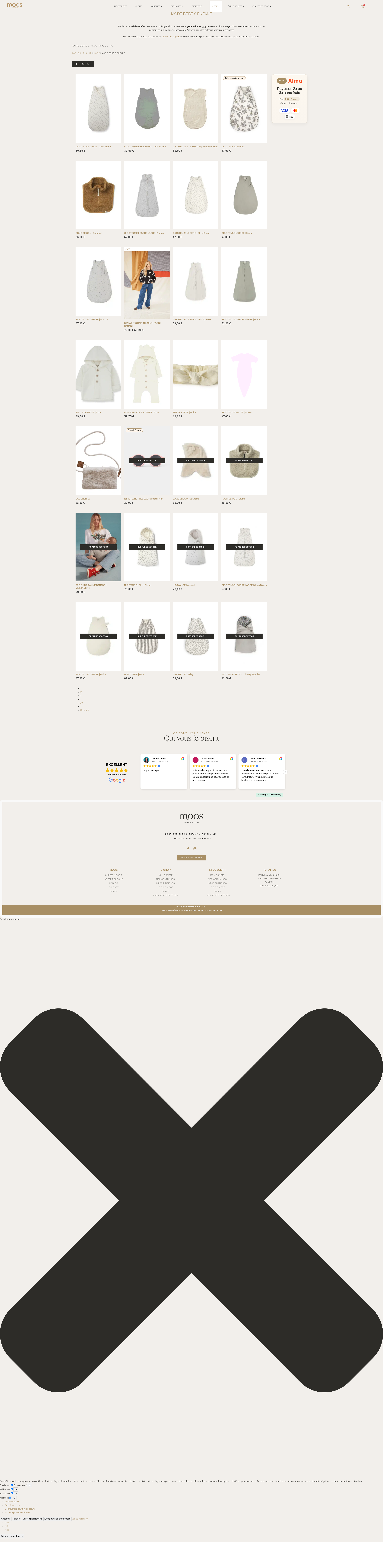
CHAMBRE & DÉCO (260, 6)
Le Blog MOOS (165, 887)
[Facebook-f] (188, 848)
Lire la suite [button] (246, 784)
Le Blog (113, 883)
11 (81, 706)
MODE (215, 6)
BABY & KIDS (176, 6)
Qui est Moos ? (113, 875)
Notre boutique (114, 879)
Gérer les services (12, 1505)
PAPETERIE (197, 6)
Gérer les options (12, 1502)
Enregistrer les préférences (57, 1519)
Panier (165, 891)
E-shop (87, 53)
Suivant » (84, 710)
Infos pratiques (165, 883)
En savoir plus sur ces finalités (17, 1512)
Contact (114, 887)
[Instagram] (195, 848)
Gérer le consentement (12, 1536)
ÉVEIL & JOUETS (235, 6)
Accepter (5, 1519)
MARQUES (155, 6)
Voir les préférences (32, 1519)
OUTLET (138, 6)
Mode (97, 53)
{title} (7, 1523)
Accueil (76, 53)
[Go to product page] (98, 108)
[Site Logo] (14, 6)
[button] (285, 772)
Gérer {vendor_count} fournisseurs (20, 1509)
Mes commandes (165, 879)
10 (81, 703)
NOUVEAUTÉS (120, 6)
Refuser (16, 1519)
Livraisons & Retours (165, 895)
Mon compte (166, 875)
